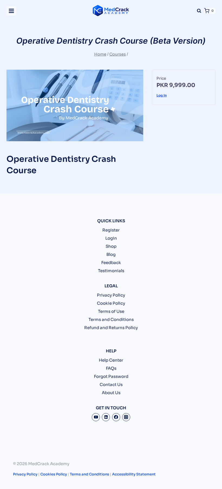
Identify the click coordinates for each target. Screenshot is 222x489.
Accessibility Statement (134, 474)
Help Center (111, 360)
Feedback (111, 262)
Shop (111, 246)
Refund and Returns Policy (111, 327)
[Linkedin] (106, 417)
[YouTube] (96, 417)
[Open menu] (11, 11)
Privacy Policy (111, 295)
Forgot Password (111, 376)
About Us (111, 392)
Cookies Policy (53, 474)
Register (111, 230)
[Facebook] (116, 417)
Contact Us (111, 384)
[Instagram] (126, 417)
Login (111, 238)
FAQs (111, 368)
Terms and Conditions (111, 319)
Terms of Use (111, 311)
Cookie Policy (111, 303)
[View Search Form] (199, 11)
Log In (161, 95)
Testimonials (111, 270)
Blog (111, 254)
